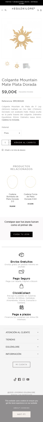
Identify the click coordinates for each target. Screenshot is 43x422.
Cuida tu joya (21, 234)
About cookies (22, 408)
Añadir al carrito (25, 142)
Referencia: (7, 101)
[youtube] (27, 379)
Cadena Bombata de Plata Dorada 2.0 (12, 197)
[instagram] (23, 379)
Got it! (21, 414)
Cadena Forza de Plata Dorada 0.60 (30, 196)
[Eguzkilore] (21, 8)
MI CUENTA (21, 364)
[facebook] (19, 379)
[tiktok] (15, 379)
